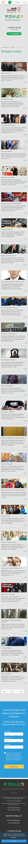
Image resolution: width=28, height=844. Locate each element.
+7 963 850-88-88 (14, 30)
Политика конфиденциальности (13, 807)
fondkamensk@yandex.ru (14, 820)
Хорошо (14, 841)
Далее (20, 690)
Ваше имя (7, 730)
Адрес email (8, 737)
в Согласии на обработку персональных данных (13, 760)
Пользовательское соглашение (13, 809)
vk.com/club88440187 (14, 823)
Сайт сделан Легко (13, 793)
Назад (4, 690)
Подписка (7, 743)
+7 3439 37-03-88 (14, 27)
